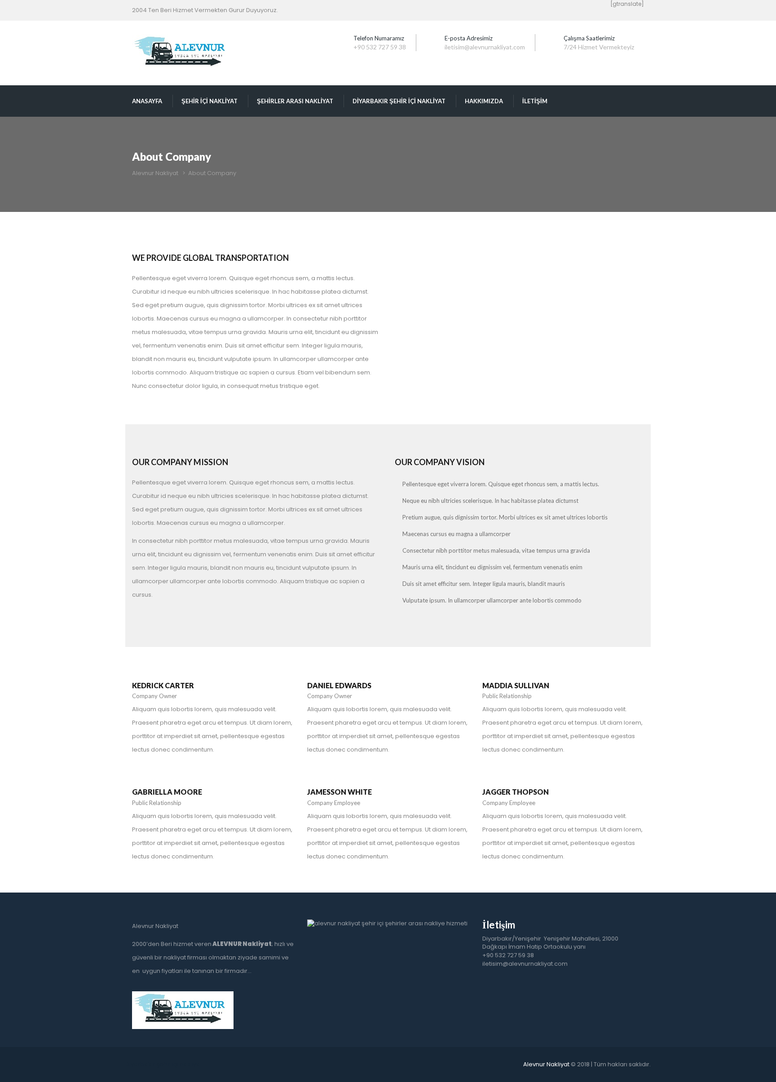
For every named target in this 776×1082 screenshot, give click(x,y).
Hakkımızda (484, 101)
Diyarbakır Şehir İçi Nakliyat (399, 101)
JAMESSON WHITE (339, 791)
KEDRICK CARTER (163, 685)
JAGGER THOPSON (515, 791)
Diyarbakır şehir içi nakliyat (163, 1064)
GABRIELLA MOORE (167, 791)
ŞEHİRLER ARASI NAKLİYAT (295, 101)
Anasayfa (147, 101)
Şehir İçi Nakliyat (209, 101)
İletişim (534, 101)
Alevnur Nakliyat (546, 1064)
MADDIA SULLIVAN (515, 685)
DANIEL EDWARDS (339, 685)
